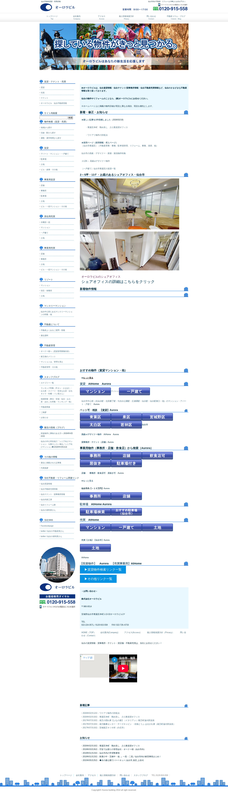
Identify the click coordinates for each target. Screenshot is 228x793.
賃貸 (82, 383)
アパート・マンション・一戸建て (55, 154)
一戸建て (44, 233)
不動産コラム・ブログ (176, 17)
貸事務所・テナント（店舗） (94, 442)
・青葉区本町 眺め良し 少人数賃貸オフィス (106, 127)
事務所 (92, 473)
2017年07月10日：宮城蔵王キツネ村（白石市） (104, 727)
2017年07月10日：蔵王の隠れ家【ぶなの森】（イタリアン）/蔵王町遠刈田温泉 (118, 720)
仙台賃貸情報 (46, 484)
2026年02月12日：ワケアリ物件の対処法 (101, 713)
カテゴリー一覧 (47, 383)
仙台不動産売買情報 (49, 489)
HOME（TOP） (88, 632)
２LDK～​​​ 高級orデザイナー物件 (95, 161)
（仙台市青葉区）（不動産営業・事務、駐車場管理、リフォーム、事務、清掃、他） (119, 146)
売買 (82, 519)
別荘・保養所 (46, 291)
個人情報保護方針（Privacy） (160, 632)
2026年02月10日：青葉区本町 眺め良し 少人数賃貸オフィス (111, 717)
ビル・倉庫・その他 (49, 170)
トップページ (52, 17)
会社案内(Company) (109, 632)
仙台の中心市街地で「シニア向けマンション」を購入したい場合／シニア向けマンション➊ (56, 444)
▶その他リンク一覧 (98, 579)
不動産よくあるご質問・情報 (53, 330)
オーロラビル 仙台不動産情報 (54, 103)
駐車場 (84, 504)
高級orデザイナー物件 (91, 434)
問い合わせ (151, 17)
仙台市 (145, 424)
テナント (44, 98)
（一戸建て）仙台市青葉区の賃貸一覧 (98, 168)
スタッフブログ (141, 775)
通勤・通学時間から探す (51, 138)
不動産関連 (45, 407)
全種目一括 (45, 222)
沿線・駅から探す (48, 133)
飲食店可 (102, 473)
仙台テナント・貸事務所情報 (53, 494)
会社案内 (76, 17)
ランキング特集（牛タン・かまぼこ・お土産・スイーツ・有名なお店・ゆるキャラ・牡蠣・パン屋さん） (56, 391)
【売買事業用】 (121, 563)
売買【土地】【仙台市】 (92, 540)
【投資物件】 (88, 563)
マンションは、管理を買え (52, 362)
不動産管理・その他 (49, 367)
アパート (115, 391)
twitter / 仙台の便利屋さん (51, 536)
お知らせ (44, 417)
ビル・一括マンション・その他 (54, 206)
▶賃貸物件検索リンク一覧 (103, 569)
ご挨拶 (43, 412)
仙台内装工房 (46, 499)
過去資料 (44, 335)
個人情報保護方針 (126, 17)
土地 (43, 164)
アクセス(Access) (132, 632)
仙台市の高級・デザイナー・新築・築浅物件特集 (103, 153)
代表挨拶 (44, 468)
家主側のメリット (48, 356)
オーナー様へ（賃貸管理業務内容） (56, 351)
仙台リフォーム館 (48, 505)
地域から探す (46, 127)
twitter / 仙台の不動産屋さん (52, 531)
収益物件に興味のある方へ (52, 433)
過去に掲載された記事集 (51, 463)
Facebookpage (47, 526)
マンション (45, 227)
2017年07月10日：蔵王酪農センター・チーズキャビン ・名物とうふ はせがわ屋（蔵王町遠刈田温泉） (129, 724)
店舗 (83, 473)
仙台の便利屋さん (48, 510)
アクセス (101, 17)
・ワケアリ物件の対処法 (96, 135)
